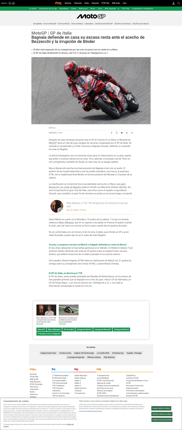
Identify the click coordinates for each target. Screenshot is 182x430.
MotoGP (53, 143)
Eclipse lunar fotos (48, 353)
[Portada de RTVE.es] (58, 3)
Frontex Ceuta (65, 353)
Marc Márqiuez (66, 222)
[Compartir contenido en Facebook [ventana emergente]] (111, 132)
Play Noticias (109, 357)
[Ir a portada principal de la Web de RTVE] (40, 369)
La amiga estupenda (75, 357)
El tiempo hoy (118, 353)
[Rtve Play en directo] (10, 3)
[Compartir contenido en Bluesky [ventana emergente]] (121, 132)
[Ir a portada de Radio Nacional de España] (85, 369)
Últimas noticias (94, 357)
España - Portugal (134, 353)
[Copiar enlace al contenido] (131, 132)
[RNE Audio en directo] (13, 3)
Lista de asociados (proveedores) (90, 411)
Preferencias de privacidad (162, 420)
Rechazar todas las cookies (162, 414)
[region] (91, 414)
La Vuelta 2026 (103, 353)
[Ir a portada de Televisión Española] (62, 369)
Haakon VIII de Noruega (84, 353)
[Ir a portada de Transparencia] (124, 369)
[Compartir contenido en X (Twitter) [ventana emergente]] (116, 132)
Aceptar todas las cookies (161, 408)
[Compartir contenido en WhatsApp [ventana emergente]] (126, 132)
